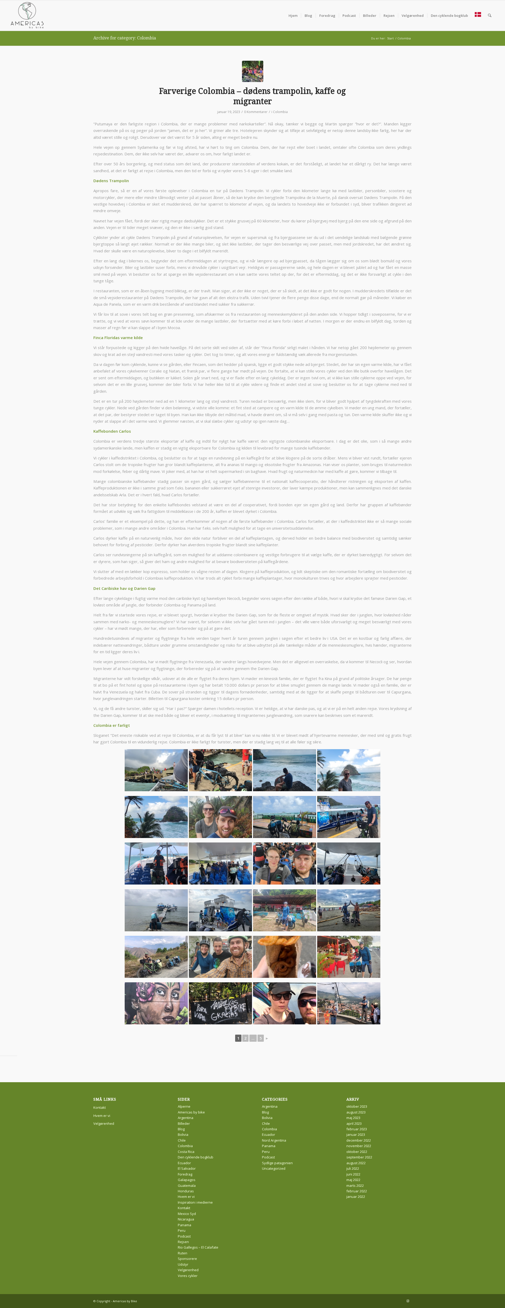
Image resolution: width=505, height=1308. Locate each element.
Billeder (184, 1123)
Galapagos (186, 1179)
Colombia (280, 112)
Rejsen (183, 1241)
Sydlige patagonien (277, 1163)
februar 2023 (356, 1129)
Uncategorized (273, 1168)
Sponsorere (187, 1258)
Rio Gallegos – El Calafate (198, 1247)
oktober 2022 (356, 1151)
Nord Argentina (274, 1140)
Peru (181, 1230)
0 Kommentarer (255, 112)
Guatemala (187, 1185)
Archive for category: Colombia (124, 37)
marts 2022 (355, 1185)
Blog (181, 1129)
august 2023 (356, 1112)
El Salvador (187, 1168)
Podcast (184, 1236)
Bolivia (183, 1134)
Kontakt (99, 1107)
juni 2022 (353, 1174)
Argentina (185, 1117)
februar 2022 (356, 1191)
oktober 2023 (356, 1106)
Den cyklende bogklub (195, 1157)
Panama (184, 1225)
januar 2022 (355, 1196)
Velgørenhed (103, 1123)
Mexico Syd (187, 1213)
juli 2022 (352, 1168)
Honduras (186, 1191)
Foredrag (185, 1174)
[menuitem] (293, 15)
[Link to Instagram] (408, 1301)
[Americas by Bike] (27, 15)
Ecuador (184, 1163)
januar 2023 (355, 1134)
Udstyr (183, 1264)
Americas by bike (191, 1112)
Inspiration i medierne (195, 1202)
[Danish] (477, 15)
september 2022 (359, 1157)
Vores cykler (188, 1275)
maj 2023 (353, 1117)
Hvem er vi (101, 1115)
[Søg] (489, 15)
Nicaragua (186, 1219)
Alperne (184, 1106)
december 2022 (358, 1140)
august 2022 (356, 1163)
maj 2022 (353, 1179)
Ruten (182, 1253)
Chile (182, 1140)
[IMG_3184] (252, 71)
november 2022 (358, 1145)
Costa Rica (186, 1151)
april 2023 (354, 1123)
